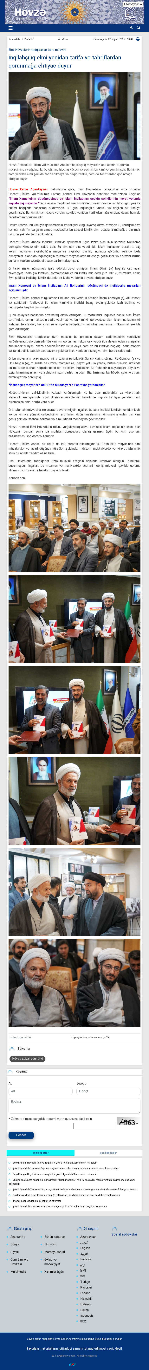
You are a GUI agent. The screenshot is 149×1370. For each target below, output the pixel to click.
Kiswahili (86, 1299)
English (85, 1248)
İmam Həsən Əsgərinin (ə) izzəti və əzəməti (37, 1200)
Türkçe (85, 1282)
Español (85, 1293)
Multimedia (18, 1272)
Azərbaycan (88, 1237)
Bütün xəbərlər (54, 1237)
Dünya (14, 1244)
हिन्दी (83, 1271)
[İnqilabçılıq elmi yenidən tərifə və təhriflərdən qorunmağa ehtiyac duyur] (74, 116)
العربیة (84, 1254)
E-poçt (81, 1083)
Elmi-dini (29, 39)
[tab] (40, 1153)
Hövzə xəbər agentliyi (27, 1059)
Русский (86, 1287)
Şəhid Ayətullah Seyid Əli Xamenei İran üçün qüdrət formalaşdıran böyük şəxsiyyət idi (60, 1206)
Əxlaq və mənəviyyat (52, 1262)
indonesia (86, 1316)
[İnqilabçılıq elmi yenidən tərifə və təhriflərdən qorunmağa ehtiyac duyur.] (74, 527)
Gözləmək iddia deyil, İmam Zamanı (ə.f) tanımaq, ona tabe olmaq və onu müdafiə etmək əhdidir (66, 1195)
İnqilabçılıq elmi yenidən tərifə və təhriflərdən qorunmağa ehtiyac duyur (65, 62)
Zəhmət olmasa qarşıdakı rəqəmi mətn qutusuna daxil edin (50, 1119)
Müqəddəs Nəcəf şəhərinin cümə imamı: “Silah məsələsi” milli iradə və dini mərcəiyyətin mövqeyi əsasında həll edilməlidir (72, 1181)
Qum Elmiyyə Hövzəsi (19, 1262)
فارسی (84, 1242)
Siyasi (14, 1252)
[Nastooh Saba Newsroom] (74, 1364)
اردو (82, 1265)
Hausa (84, 1310)
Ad (10, 1083)
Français (86, 1259)
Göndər (21, 1135)
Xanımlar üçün (54, 1272)
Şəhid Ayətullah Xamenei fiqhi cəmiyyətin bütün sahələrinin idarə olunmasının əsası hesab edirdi (66, 1168)
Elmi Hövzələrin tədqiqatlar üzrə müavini (37, 50)
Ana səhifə (14, 39)
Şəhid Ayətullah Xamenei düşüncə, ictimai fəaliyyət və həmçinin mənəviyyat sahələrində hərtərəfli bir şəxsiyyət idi (75, 1189)
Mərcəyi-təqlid (54, 1252)
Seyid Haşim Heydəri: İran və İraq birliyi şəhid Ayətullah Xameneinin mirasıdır (55, 1162)
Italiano (85, 1304)
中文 (83, 1321)
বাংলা (82, 1276)
